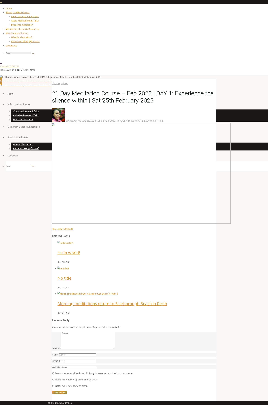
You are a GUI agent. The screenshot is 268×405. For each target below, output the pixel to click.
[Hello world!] (65, 243)
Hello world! (69, 252)
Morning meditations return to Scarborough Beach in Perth (112, 303)
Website (56, 367)
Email (55, 361)
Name (55, 354)
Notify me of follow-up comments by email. (76, 379)
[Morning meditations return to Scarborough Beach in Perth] (87, 293)
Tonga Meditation (9, 66)
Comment (56, 348)
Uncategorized (60, 83)
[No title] (62, 268)
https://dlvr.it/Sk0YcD (62, 229)
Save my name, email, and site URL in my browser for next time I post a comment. (94, 373)
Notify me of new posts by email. (71, 386)
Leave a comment (154, 120)
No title (64, 278)
